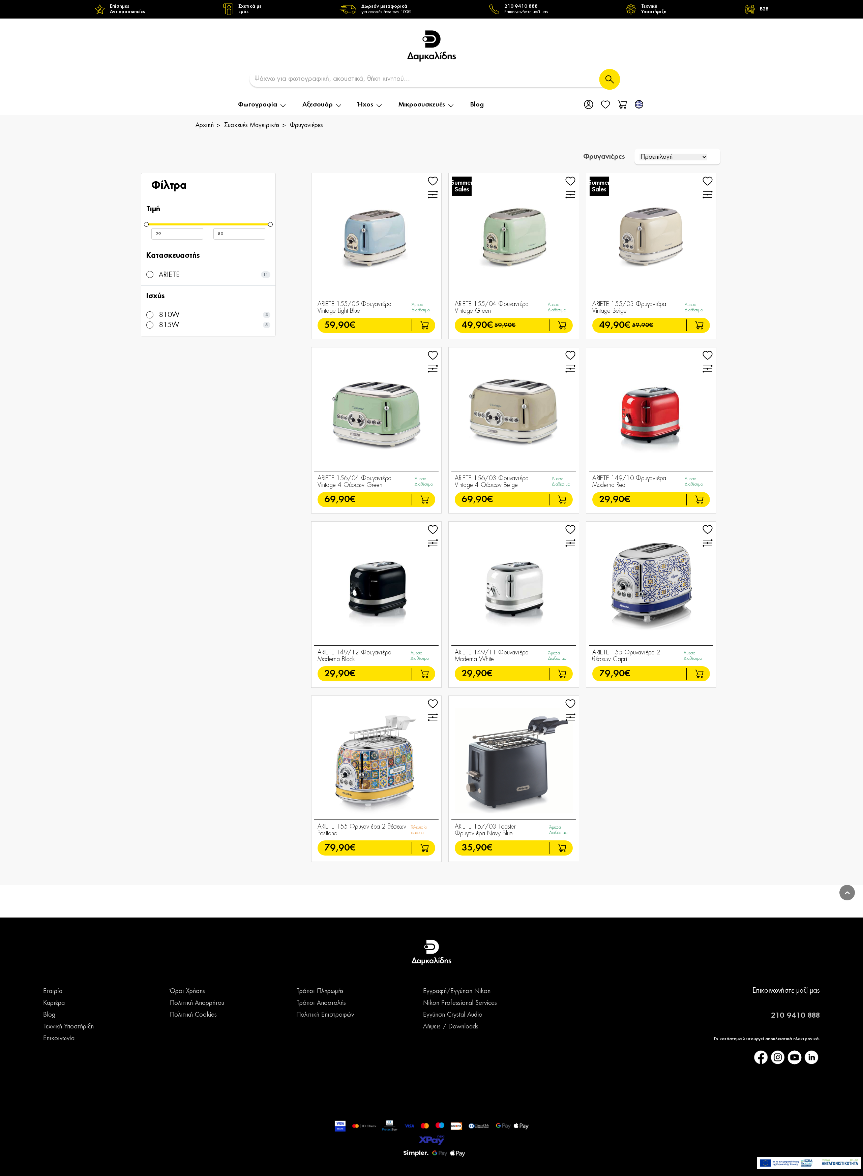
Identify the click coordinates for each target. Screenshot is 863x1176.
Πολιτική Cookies (193, 1015)
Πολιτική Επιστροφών (325, 1015)
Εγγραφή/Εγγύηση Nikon (456, 991)
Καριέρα (54, 1003)
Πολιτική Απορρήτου (197, 1003)
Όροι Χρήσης (187, 991)
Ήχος (365, 105)
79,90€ (614, 674)
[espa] (809, 1163)
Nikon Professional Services (460, 1003)
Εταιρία (52, 991)
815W (168, 325)
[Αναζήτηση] (609, 79)
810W (168, 315)
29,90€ (614, 499)
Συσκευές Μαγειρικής (251, 125)
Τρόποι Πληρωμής (320, 991)
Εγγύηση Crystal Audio (452, 1015)
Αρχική (205, 125)
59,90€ (339, 325)
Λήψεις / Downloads (450, 1027)
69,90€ (340, 499)
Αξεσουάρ (317, 105)
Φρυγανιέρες (306, 125)
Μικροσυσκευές (421, 105)
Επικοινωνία (59, 1038)
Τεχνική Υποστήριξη (68, 1027)
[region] (431, 9)
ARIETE (168, 275)
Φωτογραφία (257, 105)
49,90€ (477, 325)
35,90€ (477, 848)
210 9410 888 (795, 1015)
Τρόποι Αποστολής (321, 1003)
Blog (477, 105)
